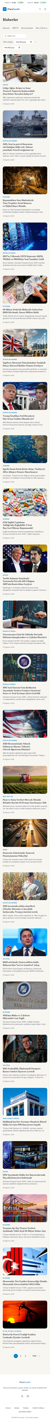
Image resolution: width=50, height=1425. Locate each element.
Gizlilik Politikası (38, 1408)
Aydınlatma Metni (25, 1412)
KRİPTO (15, 28)
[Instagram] (28, 1396)
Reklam (26, 1408)
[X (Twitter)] (22, 1396)
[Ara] (40, 9)
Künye (8, 1408)
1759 (34, 1356)
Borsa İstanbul (27, 28)
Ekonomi (6, 28)
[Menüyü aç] (45, 9)
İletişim (16, 1408)
